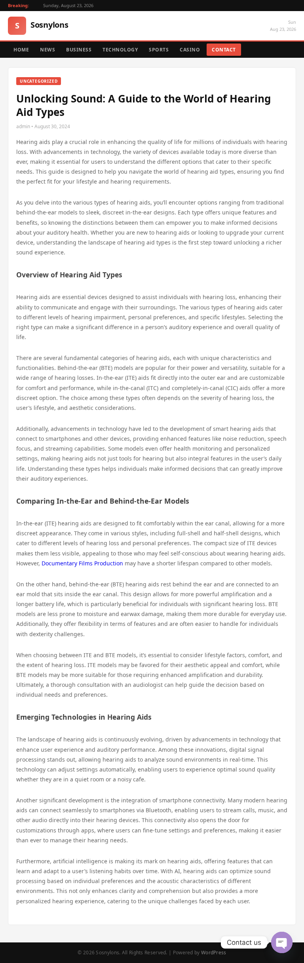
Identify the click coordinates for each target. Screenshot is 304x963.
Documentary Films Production (82, 563)
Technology (120, 49)
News (47, 49)
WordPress (213, 952)
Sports (159, 49)
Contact (224, 49)
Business (78, 49)
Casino (190, 49)
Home (21, 49)
